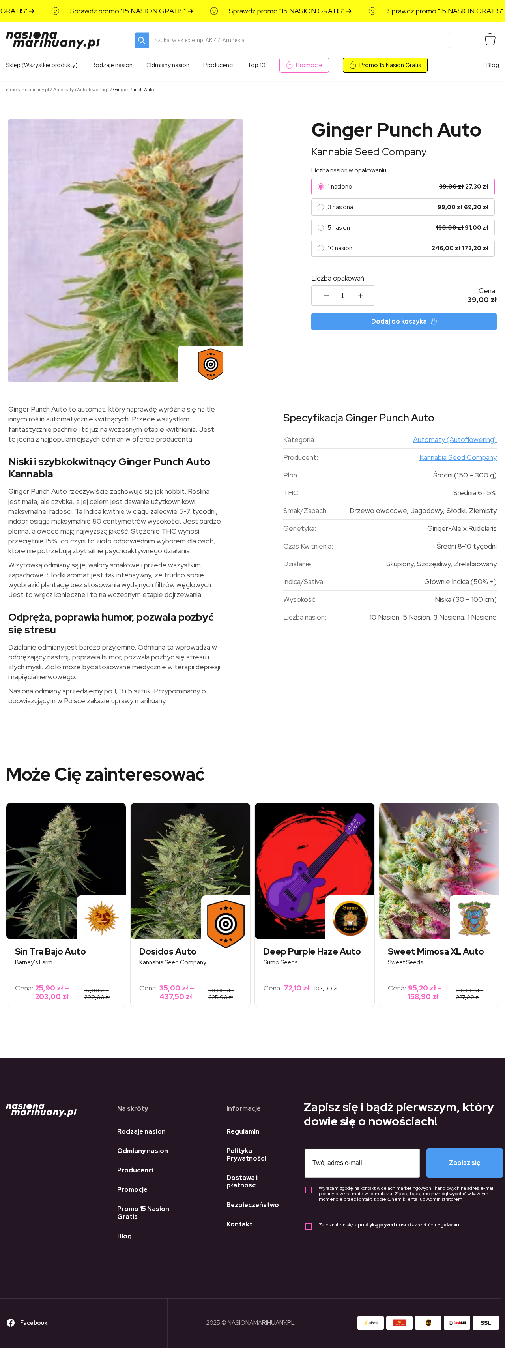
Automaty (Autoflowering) (81, 89)
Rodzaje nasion (141, 1131)
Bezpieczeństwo (252, 1205)
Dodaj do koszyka (399, 321)
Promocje (309, 65)
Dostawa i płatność (242, 1181)
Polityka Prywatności (246, 1155)
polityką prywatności (383, 1225)
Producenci (135, 1170)
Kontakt (239, 1224)
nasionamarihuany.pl (27, 89)
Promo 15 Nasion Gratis (390, 65)
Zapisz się (465, 1163)
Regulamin (243, 1131)
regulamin (447, 1225)
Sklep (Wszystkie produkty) (42, 65)
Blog (492, 65)
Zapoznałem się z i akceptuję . (389, 1225)
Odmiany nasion (142, 1151)
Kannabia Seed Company (368, 151)
